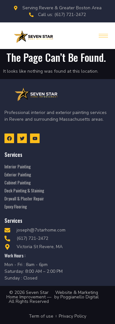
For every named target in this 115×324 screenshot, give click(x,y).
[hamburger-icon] (103, 35)
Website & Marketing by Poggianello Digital (76, 294)
